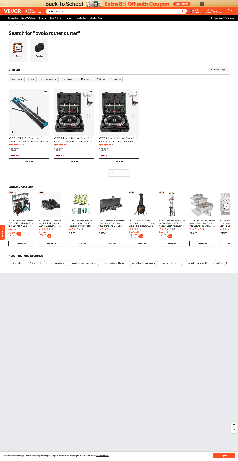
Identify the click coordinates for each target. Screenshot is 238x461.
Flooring (18, 25)
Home (11, 25)
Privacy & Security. (102, 456)
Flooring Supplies (30, 25)
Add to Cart (21, 244)
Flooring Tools (44, 25)
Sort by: (214, 70)
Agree (224, 456)
